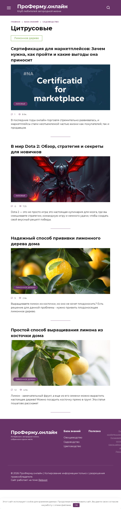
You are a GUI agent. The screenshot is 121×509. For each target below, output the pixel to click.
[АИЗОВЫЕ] (60, 108)
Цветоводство (72, 446)
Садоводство (72, 442)
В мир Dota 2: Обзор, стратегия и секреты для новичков (57, 149)
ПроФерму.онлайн (42, 6)
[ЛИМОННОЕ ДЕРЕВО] (60, 291)
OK (76, 505)
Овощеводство (73, 437)
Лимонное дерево (26, 38)
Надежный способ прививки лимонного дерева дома (56, 240)
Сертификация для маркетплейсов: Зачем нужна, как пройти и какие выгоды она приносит (58, 54)
